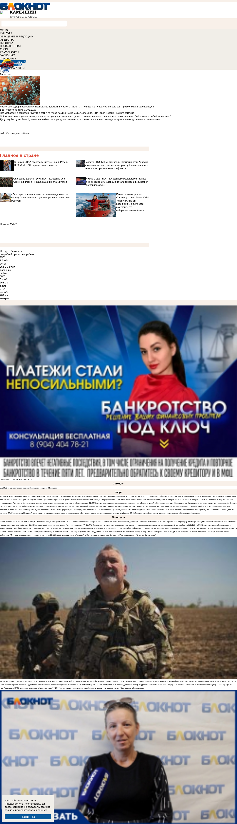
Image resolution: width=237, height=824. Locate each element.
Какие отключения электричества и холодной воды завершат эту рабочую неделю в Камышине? (115, 522)
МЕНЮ (4, 30)
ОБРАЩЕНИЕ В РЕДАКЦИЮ (16, 36)
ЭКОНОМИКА (7, 55)
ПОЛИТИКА (6, 42)
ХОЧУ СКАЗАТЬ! (9, 52)
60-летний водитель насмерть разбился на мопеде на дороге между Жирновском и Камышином (100, 688)
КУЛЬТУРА (6, 33)
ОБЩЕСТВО (7, 39)
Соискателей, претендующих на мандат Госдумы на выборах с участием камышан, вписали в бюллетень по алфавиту (153, 510)
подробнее (28, 254)
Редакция (5, 74)
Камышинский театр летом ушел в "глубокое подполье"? (60, 525)
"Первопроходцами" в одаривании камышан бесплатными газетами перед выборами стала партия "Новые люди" (124, 532)
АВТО (19, 65)
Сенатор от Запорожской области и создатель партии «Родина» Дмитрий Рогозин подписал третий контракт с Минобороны (61, 681)
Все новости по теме (11, 109)
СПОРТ (4, 49)
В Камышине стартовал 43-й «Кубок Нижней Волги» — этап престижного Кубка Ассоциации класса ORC (95, 506)
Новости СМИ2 (8, 224)
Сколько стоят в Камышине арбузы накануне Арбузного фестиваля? (35, 522)
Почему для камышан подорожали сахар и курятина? (126, 685)
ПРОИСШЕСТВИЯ (10, 46)
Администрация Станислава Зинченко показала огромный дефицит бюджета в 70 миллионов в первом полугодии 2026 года (179, 681)
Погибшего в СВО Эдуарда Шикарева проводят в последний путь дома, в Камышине (186, 506)
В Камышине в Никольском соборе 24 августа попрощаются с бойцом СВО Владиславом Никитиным (149, 496)
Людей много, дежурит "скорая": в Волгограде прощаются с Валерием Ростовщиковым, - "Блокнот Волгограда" (105, 535)
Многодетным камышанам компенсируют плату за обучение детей (124, 503)
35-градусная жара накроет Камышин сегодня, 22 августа (31, 488)
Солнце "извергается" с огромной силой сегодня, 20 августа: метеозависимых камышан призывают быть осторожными (152, 528)
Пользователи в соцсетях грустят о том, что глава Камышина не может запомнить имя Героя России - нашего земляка (67, 113)
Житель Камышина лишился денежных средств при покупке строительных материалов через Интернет (51, 496)
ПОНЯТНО (28, 816)
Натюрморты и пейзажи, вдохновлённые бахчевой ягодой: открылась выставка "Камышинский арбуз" (50, 685)
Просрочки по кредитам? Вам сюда (16, 479)
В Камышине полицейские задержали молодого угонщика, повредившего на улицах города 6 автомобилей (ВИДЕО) (143, 525)
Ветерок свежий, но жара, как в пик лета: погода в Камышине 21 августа (167, 513)
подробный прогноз (10, 254)
